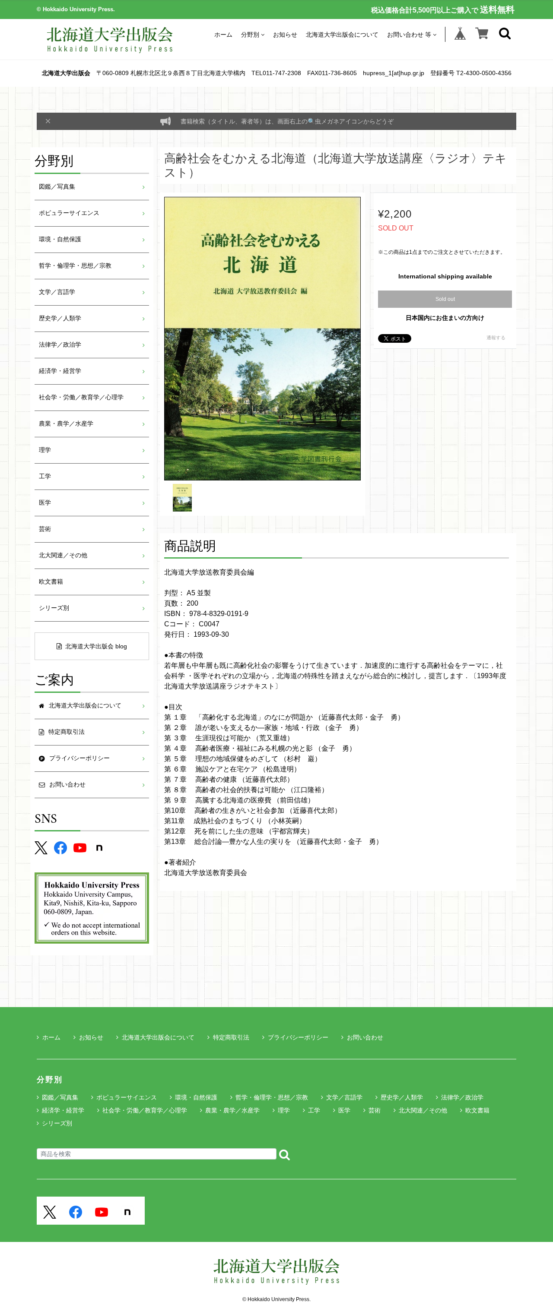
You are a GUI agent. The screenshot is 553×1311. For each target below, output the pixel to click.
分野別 (250, 34)
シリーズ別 (54, 608)
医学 (45, 502)
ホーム (223, 34)
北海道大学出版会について (342, 34)
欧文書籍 (51, 581)
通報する (495, 337)
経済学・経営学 (60, 371)
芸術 (45, 529)
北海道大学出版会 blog (96, 646)
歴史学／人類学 (60, 318)
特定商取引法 (231, 1037)
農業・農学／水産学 (66, 423)
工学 (45, 476)
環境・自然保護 (60, 239)
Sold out (445, 299)
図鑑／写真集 (57, 186)
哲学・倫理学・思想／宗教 (75, 265)
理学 (45, 450)
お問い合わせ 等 (409, 34)
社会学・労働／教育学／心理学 (81, 397)
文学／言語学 (57, 292)
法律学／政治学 (60, 344)
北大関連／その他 (63, 555)
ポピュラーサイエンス (69, 213)
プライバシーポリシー (298, 1037)
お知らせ (285, 34)
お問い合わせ (365, 1037)
